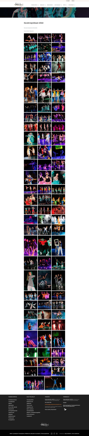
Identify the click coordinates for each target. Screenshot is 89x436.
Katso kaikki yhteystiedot (50, 409)
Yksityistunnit (30, 407)
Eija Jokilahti (68, 433)
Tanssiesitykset (30, 410)
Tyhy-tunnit (29, 405)
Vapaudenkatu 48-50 (49, 399)
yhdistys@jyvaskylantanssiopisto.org (53, 404)
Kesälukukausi (11, 416)
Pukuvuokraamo (30, 414)
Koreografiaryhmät (12, 410)
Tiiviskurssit (11, 418)
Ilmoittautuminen (12, 399)
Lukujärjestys (11, 401)
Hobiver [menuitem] (73, 0)
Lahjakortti (29, 416)
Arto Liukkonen (75, 433)
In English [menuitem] (68, 0)
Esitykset (10, 414)
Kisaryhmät (11, 408)
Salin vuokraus (30, 408)
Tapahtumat (11, 412)
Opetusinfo (11, 405)
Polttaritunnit (30, 401)
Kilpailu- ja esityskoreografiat (33, 412)
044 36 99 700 (48, 402)
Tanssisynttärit (30, 399)
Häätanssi (29, 403)
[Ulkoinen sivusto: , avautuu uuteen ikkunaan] (51, 433)
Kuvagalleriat (11, 419)
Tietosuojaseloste (45, 433)
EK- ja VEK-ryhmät (12, 407)
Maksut (10, 403)
